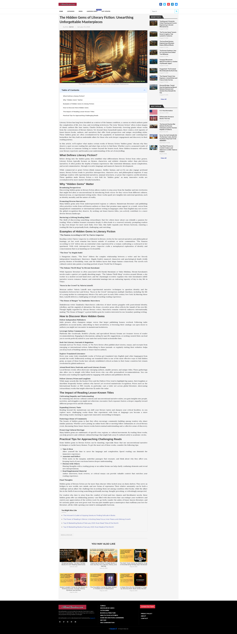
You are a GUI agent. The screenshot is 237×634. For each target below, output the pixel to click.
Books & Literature (66, 534)
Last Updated (106, 11)
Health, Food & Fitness (109, 615)
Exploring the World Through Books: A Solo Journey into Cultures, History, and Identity (103, 564)
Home (61, 11)
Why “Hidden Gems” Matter (73, 100)
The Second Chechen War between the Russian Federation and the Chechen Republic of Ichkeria (168, 126)
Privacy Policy (146, 613)
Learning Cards (92, 10)
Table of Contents (70, 90)
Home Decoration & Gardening (112, 618)
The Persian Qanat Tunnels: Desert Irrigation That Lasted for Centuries (168, 34)
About (143, 616)
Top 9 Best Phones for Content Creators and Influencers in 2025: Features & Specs (168, 148)
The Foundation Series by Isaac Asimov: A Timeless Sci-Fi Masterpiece (103, 588)
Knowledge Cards (107, 608)
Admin (71, 27)
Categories (70, 11)
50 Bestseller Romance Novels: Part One (167, 117)
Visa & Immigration (107, 622)
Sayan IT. (92, 618)
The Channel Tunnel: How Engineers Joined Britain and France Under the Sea (168, 78)
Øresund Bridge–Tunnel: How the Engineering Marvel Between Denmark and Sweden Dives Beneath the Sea (168, 89)
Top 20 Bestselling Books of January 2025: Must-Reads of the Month (88, 527)
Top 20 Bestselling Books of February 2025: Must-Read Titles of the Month (90, 523)
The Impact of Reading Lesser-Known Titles (78, 111)
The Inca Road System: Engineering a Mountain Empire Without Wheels (167, 43)
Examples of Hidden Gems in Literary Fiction (78, 104)
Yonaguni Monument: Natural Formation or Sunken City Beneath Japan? (168, 61)
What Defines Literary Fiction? (74, 96)
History (103, 620)
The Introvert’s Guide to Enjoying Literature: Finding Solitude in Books (89, 515)
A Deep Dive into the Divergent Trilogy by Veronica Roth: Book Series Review (133, 588)
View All (163, 99)
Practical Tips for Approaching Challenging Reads (80, 115)
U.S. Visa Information (166, 110)
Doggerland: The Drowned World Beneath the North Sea (168, 69)
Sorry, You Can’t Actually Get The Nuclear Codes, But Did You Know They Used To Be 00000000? (168, 137)
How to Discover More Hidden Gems (76, 108)
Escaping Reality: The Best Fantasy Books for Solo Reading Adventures (73, 563)
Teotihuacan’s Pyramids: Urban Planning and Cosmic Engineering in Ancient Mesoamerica (168, 24)
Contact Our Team (147, 607)
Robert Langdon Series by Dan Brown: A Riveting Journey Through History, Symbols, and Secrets (73, 588)
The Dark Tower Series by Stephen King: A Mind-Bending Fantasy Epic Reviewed (133, 563)
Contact (144, 618)
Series (80, 11)
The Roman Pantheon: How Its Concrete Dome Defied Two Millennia (168, 52)
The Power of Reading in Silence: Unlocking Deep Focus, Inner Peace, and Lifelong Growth (97, 519)
